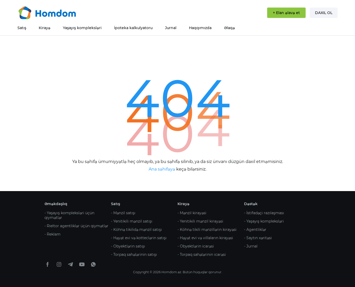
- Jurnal (251, 246)
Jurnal (170, 27)
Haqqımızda (200, 27)
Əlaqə (229, 27)
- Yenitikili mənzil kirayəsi (200, 221)
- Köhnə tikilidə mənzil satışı (136, 229)
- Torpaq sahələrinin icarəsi (202, 254)
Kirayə (44, 27)
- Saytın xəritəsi (258, 238)
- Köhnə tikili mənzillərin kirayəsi (207, 229)
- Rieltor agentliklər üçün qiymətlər (76, 226)
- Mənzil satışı (123, 213)
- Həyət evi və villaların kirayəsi (205, 238)
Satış (21, 27)
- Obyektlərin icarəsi (196, 246)
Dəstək (251, 203)
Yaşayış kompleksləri (82, 27)
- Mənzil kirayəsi (192, 213)
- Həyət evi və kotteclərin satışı (139, 238)
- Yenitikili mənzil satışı (131, 221)
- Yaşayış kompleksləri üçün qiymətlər (69, 215)
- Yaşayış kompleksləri (264, 221)
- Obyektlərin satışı (128, 246)
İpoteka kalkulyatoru (133, 27)
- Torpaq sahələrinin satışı (134, 254)
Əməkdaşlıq (55, 203)
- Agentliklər (255, 229)
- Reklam (52, 234)
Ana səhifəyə (162, 169)
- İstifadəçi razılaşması (264, 213)
